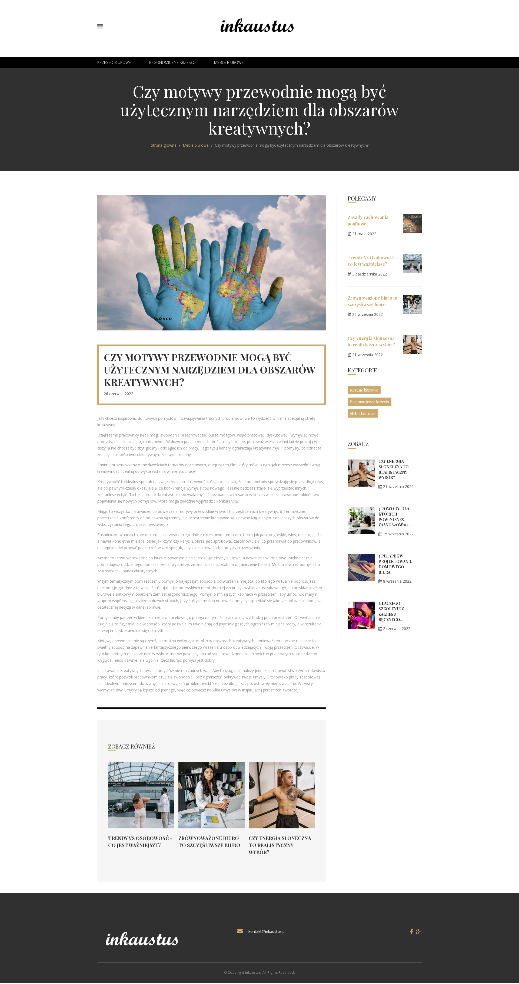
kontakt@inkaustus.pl (266, 931)
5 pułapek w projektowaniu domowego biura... (395, 564)
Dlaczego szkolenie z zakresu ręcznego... (391, 611)
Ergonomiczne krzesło (172, 62)
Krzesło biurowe (114, 62)
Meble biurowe (229, 62)
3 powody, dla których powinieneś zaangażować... (394, 516)
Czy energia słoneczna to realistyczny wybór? (280, 845)
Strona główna (164, 145)
